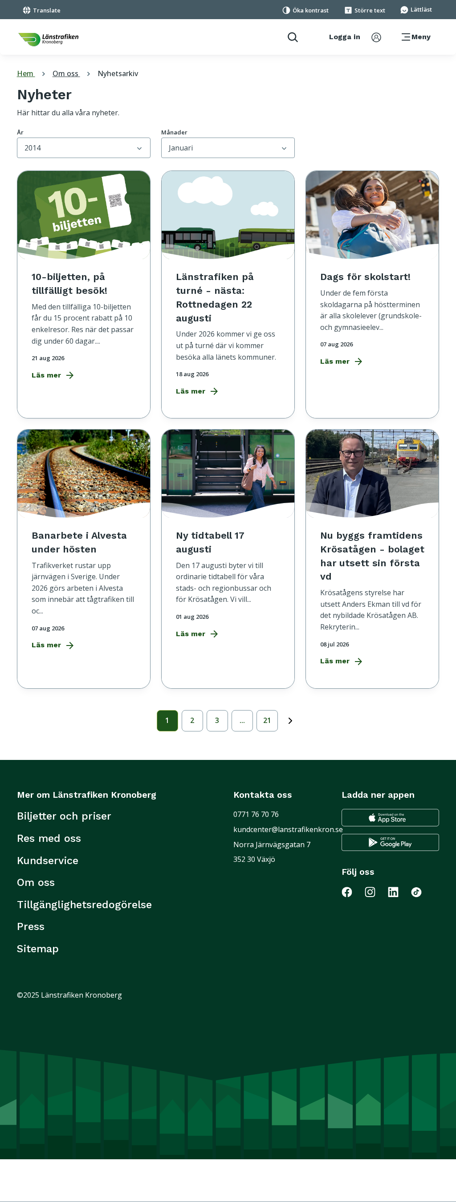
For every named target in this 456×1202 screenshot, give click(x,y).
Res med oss (49, 838)
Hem (32, 73)
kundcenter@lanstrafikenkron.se (288, 829)
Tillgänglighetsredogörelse (84, 904)
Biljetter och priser (64, 816)
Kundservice (47, 860)
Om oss (73, 73)
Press (31, 926)
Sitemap (38, 948)
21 (267, 720)
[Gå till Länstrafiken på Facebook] (352, 891)
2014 (32, 148)
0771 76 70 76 (256, 814)
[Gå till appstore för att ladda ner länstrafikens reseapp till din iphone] (390, 817)
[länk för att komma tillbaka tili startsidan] (48, 39)
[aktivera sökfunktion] (289, 36)
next (290, 719)
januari (181, 148)
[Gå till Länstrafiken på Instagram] (375, 891)
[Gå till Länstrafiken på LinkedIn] (398, 891)
